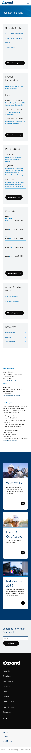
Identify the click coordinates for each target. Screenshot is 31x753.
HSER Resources (9, 707)
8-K (10, 230)
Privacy (5, 732)
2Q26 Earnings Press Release (14, 34)
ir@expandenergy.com (10, 380)
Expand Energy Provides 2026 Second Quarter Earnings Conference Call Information (14, 184)
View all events (12, 135)
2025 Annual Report (11, 297)
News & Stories (8, 702)
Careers (6, 696)
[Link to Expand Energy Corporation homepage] (7, 3)
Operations (7, 676)
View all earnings (13, 63)
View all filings (12, 273)
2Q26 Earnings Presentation (13, 38)
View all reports (12, 313)
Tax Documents (10, 342)
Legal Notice (7, 741)
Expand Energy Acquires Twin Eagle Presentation (14, 87)
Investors (6, 686)
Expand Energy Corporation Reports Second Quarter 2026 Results (14, 159)
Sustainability (8, 681)
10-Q (10, 247)
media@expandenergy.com (11, 395)
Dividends (8, 337)
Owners (6, 691)
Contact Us (7, 712)
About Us (6, 671)
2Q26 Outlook (9, 43)
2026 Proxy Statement (12, 302)
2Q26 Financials (10, 47)
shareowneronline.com (10, 441)
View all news (11, 197)
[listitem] (3, 719)
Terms (5, 737)
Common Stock (10, 333)
